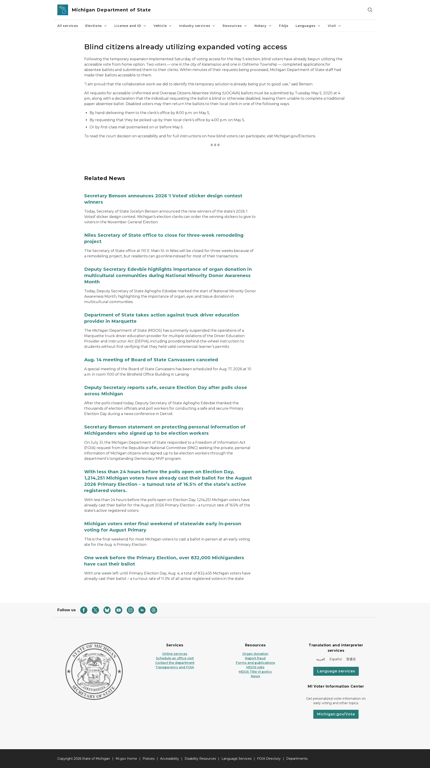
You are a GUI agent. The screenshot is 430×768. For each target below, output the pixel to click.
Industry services (194, 26)
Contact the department (174, 663)
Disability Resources (200, 759)
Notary (260, 26)
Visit (332, 26)
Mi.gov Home (126, 759)
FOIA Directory (269, 759)
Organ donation (255, 654)
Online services (174, 654)
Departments (296, 759)
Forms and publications (255, 663)
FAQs (283, 26)
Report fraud (255, 658)
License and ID (127, 26)
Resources (232, 26)
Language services (336, 671)
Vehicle (160, 26)
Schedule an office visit (175, 658)
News (255, 676)
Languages (305, 26)
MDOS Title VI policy (255, 672)
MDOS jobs (255, 667)
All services (67, 26)
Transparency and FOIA (174, 667)
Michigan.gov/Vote (336, 714)
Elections (93, 26)
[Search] (370, 10)
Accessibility (169, 759)
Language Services (236, 759)
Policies (149, 759)
